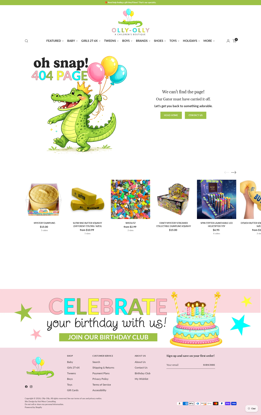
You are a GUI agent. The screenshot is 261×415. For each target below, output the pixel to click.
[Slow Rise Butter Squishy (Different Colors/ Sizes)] (87, 199)
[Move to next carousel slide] (233, 172)
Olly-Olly (46, 398)
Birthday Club (142, 373)
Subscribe (209, 365)
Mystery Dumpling (44, 223)
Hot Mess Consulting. (47, 401)
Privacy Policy (100, 378)
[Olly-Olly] (130, 21)
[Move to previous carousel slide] (226, 172)
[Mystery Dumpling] (44, 199)
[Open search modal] (26, 41)
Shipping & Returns (103, 367)
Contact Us (141, 367)
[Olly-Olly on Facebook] (26, 387)
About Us (140, 362)
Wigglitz (130, 223)
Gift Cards (72, 390)
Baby (70, 362)
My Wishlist (141, 378)
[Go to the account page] (228, 41)
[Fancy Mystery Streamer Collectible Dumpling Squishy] (173, 199)
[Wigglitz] (130, 199)
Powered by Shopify (33, 407)
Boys (70, 378)
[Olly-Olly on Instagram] (31, 387)
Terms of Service (101, 384)
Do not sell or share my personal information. (44, 404)
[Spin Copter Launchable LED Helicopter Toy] (216, 199)
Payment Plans (101, 373)
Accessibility (99, 390)
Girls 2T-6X (73, 367)
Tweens (71, 373)
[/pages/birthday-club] (130, 318)
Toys (69, 384)
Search (96, 362)
